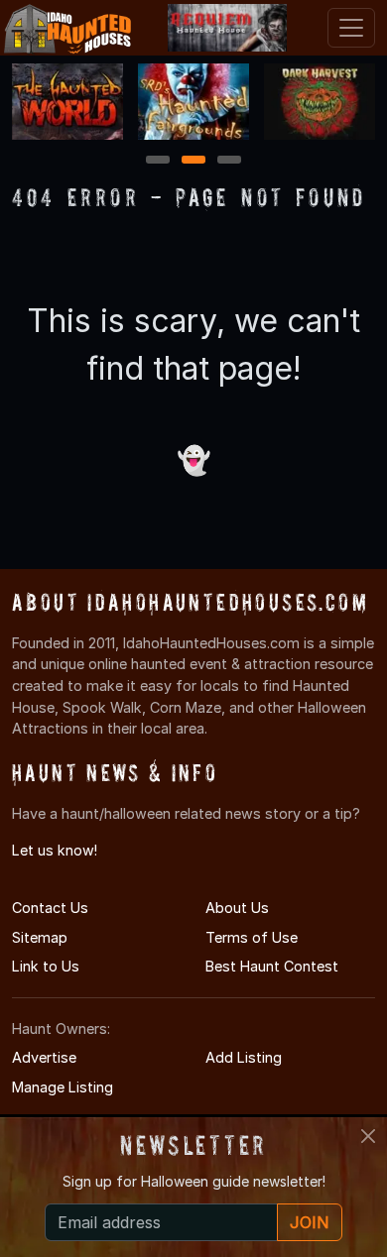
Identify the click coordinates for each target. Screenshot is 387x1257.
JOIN (309, 1222)
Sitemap (39, 937)
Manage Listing (62, 1087)
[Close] (368, 1136)
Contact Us (50, 907)
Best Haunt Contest (271, 966)
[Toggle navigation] (351, 28)
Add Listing (243, 1057)
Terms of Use (251, 937)
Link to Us (45, 966)
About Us (237, 907)
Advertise (44, 1057)
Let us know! (54, 850)
